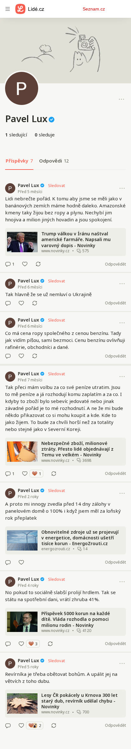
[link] (65, 224)
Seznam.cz (94, 8)
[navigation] (8, 9)
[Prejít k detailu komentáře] (8, 264)
